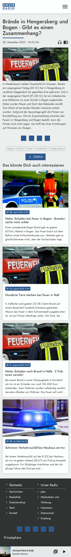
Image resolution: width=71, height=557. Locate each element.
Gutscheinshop (17, 502)
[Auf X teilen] (31, 138)
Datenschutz (47, 513)
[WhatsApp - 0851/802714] (51, 529)
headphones (59, 42)
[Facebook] (27, 529)
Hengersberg (57, 148)
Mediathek (15, 497)
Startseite (15, 485)
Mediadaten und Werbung (50, 499)
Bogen (11, 148)
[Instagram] (35, 529)
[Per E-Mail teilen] (47, 138)
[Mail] (19, 529)
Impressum (46, 508)
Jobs (43, 492)
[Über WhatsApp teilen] (39, 138)
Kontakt (13, 513)
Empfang (46, 518)
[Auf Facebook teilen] (23, 138)
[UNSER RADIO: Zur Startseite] (31, 6)
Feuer (30, 148)
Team (12, 508)
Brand (20, 148)
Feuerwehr (41, 148)
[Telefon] (43, 529)
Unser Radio (49, 485)
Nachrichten (16, 492)
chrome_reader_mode (65, 42)
